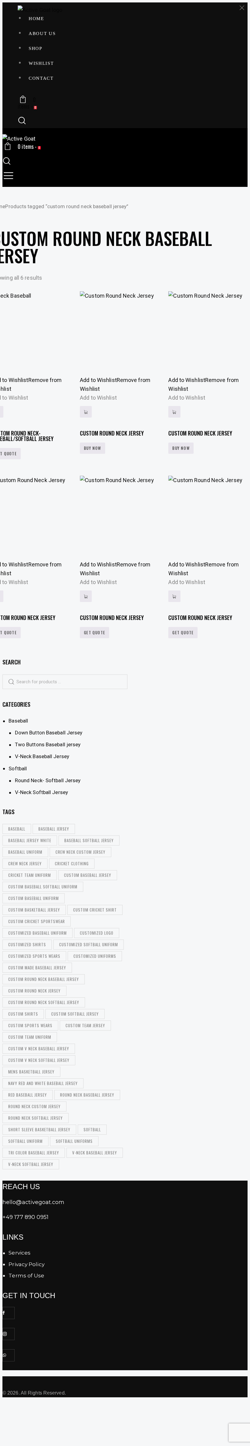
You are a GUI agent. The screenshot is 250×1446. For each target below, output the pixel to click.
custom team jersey (85, 1025)
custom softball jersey (75, 1014)
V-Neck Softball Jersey (41, 792)
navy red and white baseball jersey (43, 1083)
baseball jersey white (29, 840)
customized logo (96, 933)
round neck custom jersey (34, 1106)
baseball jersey (53, 829)
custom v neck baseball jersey (38, 1048)
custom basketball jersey (34, 910)
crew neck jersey (25, 863)
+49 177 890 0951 (25, 1217)
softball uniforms (74, 1141)
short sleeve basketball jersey (39, 1129)
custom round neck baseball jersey (43, 979)
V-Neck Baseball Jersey (42, 756)
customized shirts (27, 944)
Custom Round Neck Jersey (112, 433)
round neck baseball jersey (87, 1095)
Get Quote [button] (94, 632)
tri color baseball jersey (33, 1153)
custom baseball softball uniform (42, 887)
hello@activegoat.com (33, 1202)
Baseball (18, 721)
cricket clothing (72, 863)
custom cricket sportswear (36, 921)
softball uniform (25, 1141)
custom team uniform (29, 1037)
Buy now (92, 448)
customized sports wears (34, 956)
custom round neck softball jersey (43, 1002)
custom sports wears (30, 1025)
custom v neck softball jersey (39, 1060)
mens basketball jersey (31, 1072)
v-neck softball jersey (30, 1164)
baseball (16, 829)
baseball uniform (25, 852)
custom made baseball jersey (37, 968)
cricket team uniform (29, 875)
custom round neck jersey (34, 991)
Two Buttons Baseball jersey (48, 744)
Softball (18, 768)
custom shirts (23, 1014)
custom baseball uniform (33, 898)
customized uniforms (94, 956)
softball (92, 1129)
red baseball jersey (27, 1095)
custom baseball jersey (87, 875)
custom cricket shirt (95, 910)
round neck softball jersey (35, 1118)
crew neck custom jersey (80, 852)
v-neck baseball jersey (94, 1153)
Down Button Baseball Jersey (49, 733)
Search (8, 681)
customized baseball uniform (37, 933)
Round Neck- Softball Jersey (48, 780)
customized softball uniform (88, 944)
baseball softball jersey (89, 840)
